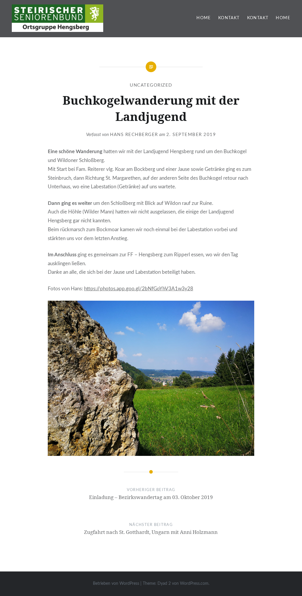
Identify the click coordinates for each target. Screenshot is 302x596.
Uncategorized (151, 85)
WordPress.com (194, 584)
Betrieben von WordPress (116, 584)
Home (203, 18)
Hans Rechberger (134, 134)
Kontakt (229, 18)
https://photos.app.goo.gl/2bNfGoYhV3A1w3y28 (138, 288)
